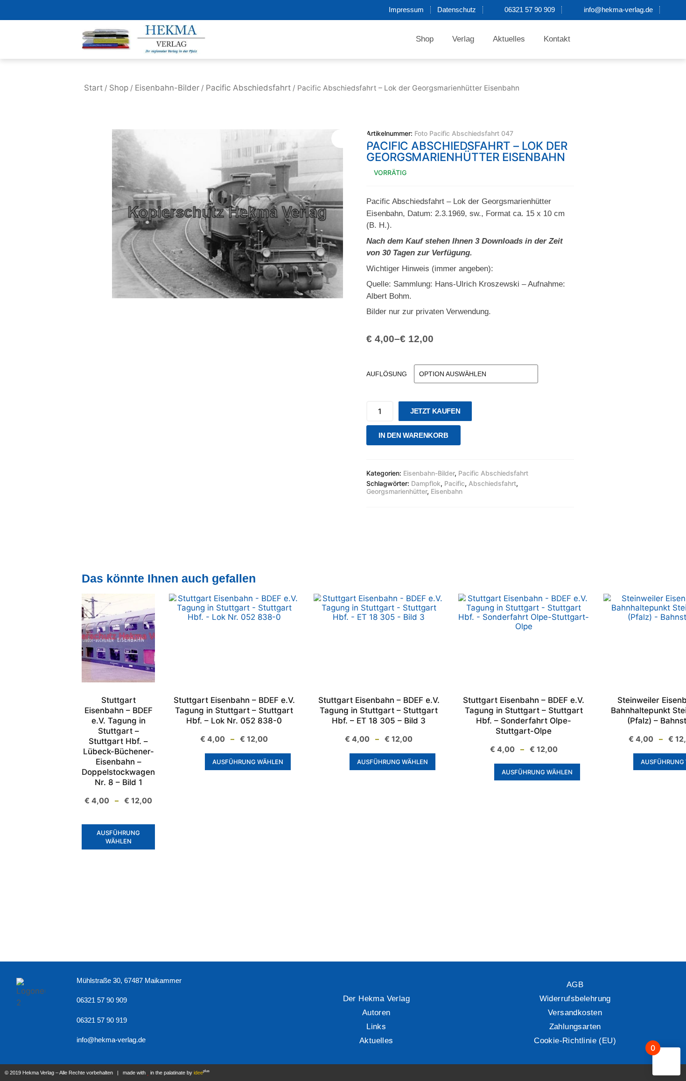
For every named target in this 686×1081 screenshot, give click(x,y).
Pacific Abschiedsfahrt (248, 87)
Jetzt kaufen (435, 411)
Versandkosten (575, 1012)
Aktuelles (509, 39)
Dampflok (426, 483)
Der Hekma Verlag (376, 998)
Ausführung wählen (118, 837)
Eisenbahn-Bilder (167, 87)
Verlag (463, 39)
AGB (575, 984)
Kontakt (557, 39)
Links (376, 1026)
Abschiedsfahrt (492, 483)
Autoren (376, 1012)
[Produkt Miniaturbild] (350, 138)
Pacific (454, 483)
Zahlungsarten (575, 1026)
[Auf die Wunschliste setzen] (470, 437)
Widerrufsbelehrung (575, 998)
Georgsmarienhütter (396, 491)
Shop (425, 39)
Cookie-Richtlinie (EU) (575, 1040)
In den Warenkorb (413, 435)
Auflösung (386, 374)
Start (93, 87)
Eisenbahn (446, 491)
